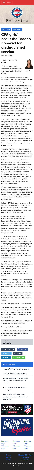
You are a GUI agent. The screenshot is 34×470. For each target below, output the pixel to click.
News (8, 460)
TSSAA (8, 2)
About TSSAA (25, 460)
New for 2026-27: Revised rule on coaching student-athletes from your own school (15, 397)
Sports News (6, 29)
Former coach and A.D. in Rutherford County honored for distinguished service (15, 380)
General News (17, 29)
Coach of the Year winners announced (16, 369)
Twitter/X (7, 353)
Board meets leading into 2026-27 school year (14, 389)
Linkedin (7, 357)
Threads (18, 353)
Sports (8, 457)
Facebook (22, 349)
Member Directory (25, 455)
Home (8, 455)
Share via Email (9, 349)
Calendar (25, 457)
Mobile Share (19, 357)
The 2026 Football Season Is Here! (14, 374)
